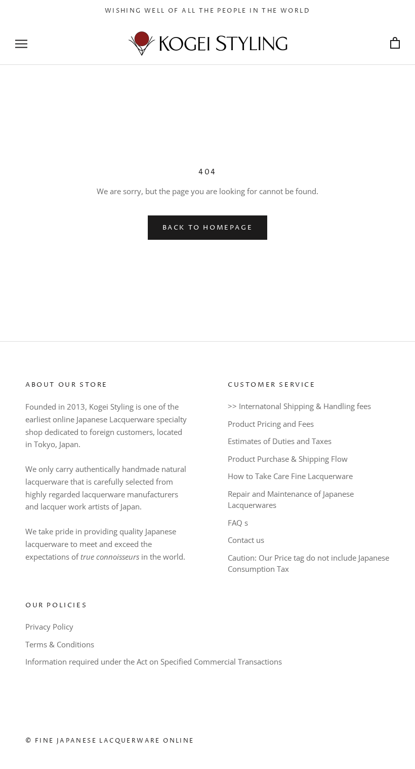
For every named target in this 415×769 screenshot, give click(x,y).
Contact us (246, 540)
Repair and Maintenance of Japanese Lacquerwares (291, 499)
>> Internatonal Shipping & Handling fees (299, 406)
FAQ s (238, 523)
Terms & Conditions (59, 644)
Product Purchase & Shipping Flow (288, 459)
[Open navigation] (21, 43)
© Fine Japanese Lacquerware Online (109, 741)
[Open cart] (395, 43)
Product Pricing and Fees (271, 424)
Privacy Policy (49, 626)
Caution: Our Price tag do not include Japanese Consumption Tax (308, 563)
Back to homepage (207, 227)
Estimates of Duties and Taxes (279, 441)
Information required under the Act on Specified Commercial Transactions (153, 661)
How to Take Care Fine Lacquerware (290, 476)
